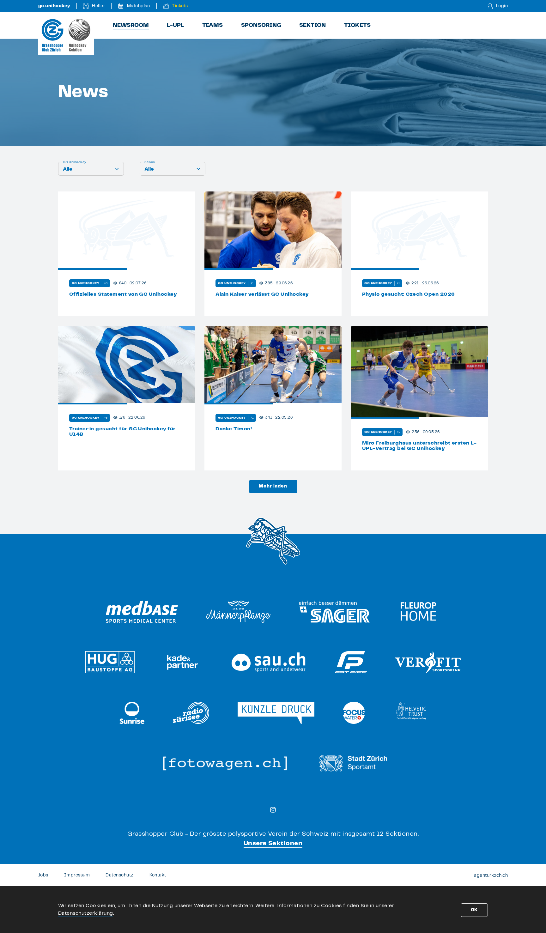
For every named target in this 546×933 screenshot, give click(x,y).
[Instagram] (273, 810)
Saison (149, 162)
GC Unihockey (75, 162)
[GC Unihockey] (66, 35)
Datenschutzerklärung (85, 913)
